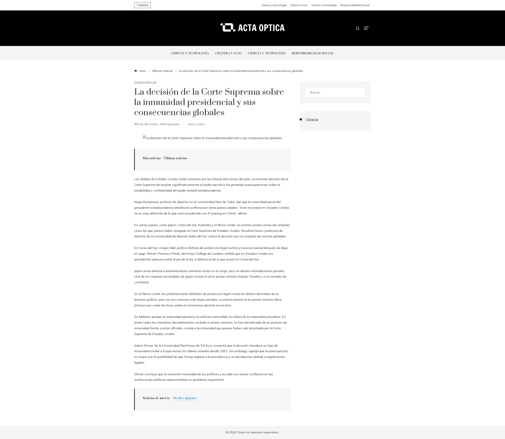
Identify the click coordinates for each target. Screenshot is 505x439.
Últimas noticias (145, 82)
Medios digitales (185, 398)
